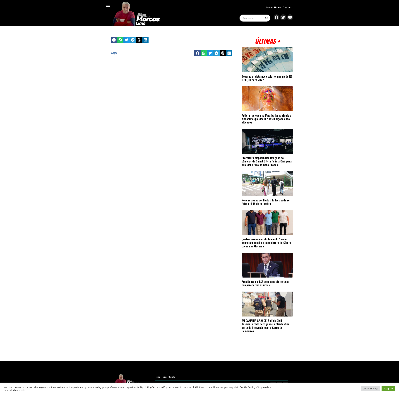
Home (277, 7)
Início (269, 7)
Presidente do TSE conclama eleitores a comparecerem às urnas (265, 283)
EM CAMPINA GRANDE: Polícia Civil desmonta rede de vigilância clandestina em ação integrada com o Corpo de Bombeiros (265, 325)
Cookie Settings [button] (370, 388)
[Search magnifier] (266, 18)
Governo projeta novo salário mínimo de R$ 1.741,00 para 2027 (267, 78)
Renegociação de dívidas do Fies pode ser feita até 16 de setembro (266, 202)
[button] (114, 40)
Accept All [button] (388, 388)
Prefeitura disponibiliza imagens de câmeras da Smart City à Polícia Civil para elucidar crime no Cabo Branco (267, 161)
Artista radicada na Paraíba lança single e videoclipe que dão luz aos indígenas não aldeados (266, 119)
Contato (287, 7)
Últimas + (267, 41)
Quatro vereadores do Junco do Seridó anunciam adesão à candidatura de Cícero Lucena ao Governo (266, 242)
